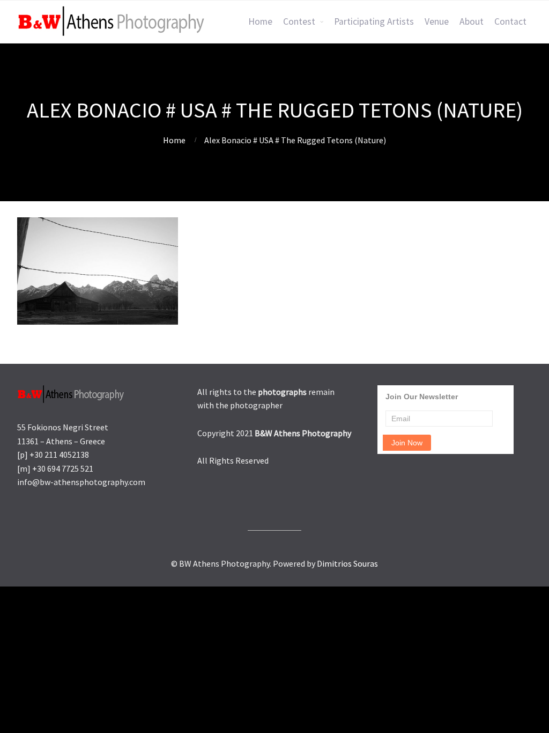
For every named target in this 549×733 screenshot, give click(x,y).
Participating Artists (374, 21)
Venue (437, 21)
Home (260, 21)
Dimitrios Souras (347, 563)
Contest (299, 21)
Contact (510, 21)
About (471, 21)
